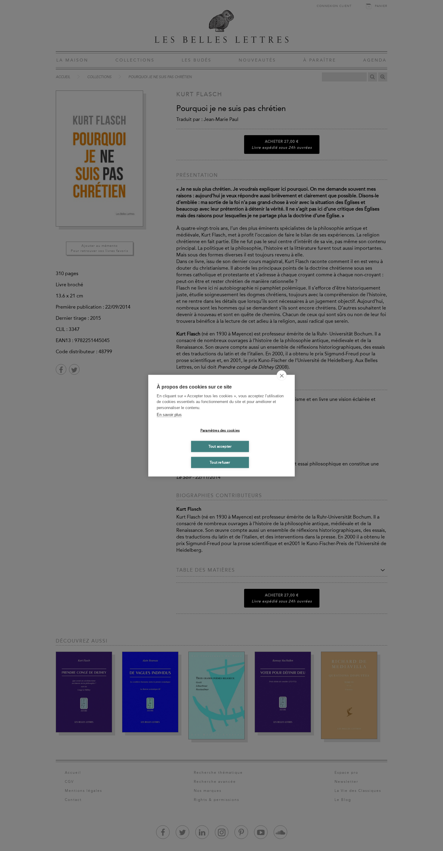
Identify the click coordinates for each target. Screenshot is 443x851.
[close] (282, 375)
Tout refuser (220, 462)
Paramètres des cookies (220, 430)
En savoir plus (169, 414)
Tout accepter (220, 446)
